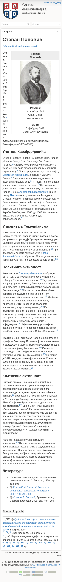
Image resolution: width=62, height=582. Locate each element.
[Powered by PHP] (37, 572)
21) (20, 405)
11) (40, 279)
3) (17, 171)
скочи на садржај (52, 2)
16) (57, 330)
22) (20, 432)
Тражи (28, 24)
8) (25, 242)
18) (44, 354)
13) (46, 296)
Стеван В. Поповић (24, 497)
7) (21, 218)
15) (19, 323)
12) (21, 289)
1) (6, 116)
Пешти (14, 195)
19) (32, 368)
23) (17, 442)
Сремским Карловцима (15, 175)
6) (39, 184)
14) (42, 307)
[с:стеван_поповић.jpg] (35, 82)
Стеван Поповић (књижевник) (20, 46)
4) (11, 177)
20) (13, 395)
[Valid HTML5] (50, 572)
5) (31, 181)
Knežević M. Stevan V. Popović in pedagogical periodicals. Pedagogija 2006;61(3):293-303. (29, 490)
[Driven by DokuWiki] (37, 574)
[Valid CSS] (25, 574)
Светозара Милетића (30, 273)
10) (56, 259)
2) (13, 164)
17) (40, 347)
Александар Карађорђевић (33, 192)
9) (52, 249)
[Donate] (25, 572)
